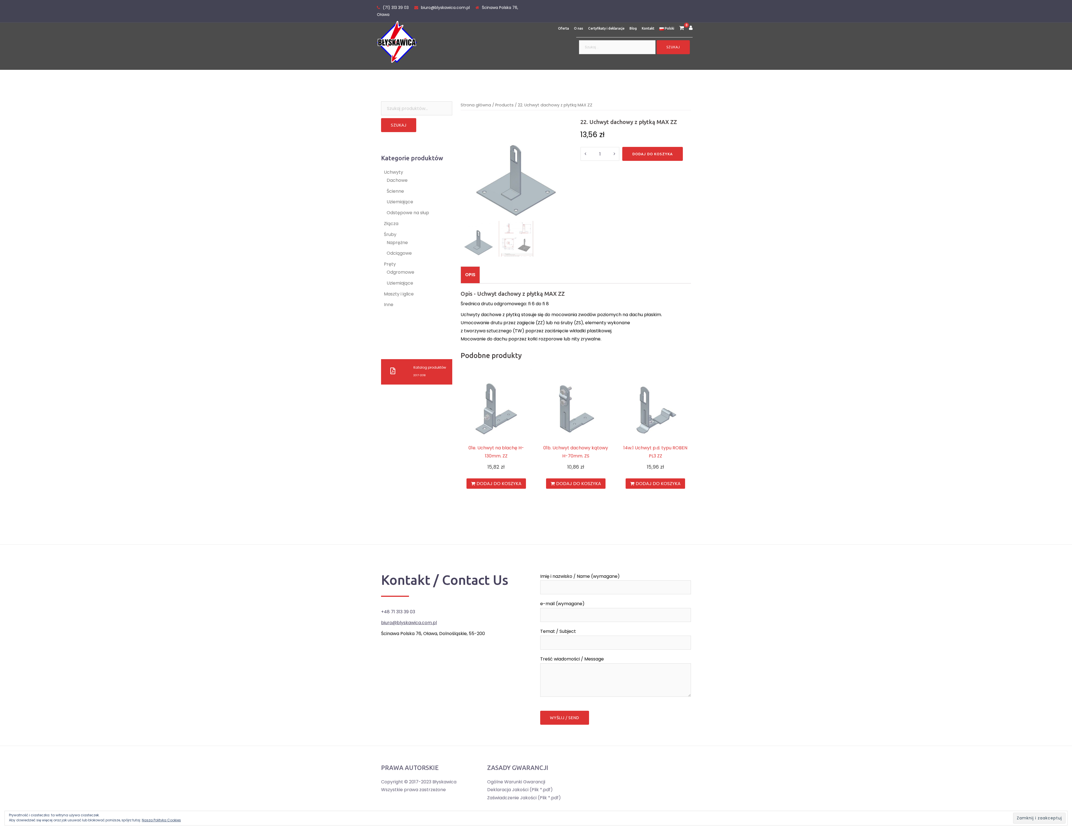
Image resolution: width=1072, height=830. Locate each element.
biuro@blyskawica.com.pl (445, 7)
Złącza (391, 223)
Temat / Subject (558, 631)
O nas (578, 28)
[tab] (470, 274)
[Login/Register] (691, 28)
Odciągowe (399, 253)
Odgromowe (400, 272)
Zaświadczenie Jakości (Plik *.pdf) (524, 798)
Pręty (390, 264)
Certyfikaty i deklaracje (606, 28)
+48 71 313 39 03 (398, 612)
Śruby (390, 234)
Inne (388, 304)
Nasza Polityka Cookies (161, 820)
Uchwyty (393, 172)
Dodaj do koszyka (652, 154)
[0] (681, 28)
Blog (633, 28)
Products (504, 105)
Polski (669, 28)
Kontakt (648, 28)
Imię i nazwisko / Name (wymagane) (580, 576)
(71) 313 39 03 (396, 7)
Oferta (563, 28)
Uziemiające (400, 202)
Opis (470, 274)
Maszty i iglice (399, 294)
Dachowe (397, 180)
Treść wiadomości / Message (572, 659)
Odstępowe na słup (408, 212)
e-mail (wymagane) (562, 603)
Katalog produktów (429, 367)
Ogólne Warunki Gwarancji (516, 782)
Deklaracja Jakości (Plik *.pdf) (520, 789)
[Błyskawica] (397, 41)
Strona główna (476, 105)
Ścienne (395, 191)
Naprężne (397, 242)
